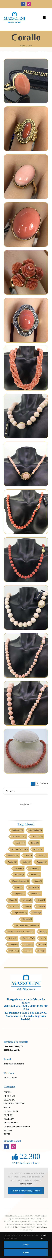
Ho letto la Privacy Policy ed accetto (26, 1191)
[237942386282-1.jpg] (26, 299)
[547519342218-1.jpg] (26, 634)
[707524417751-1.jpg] (26, 491)
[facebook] (23, 4)
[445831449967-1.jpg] (26, 730)
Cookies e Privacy (18, 1227)
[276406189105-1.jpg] (26, 155)
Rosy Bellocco (42, 1227)
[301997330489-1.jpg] (26, 682)
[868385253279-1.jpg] (26, 203)
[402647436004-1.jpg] (26, 395)
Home (22, 46)
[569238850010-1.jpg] (26, 251)
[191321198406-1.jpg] (26, 108)
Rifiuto (26, 1253)
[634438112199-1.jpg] (26, 443)
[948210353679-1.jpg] (26, 586)
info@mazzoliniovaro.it (14, 1064)
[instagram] (29, 4)
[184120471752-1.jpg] (26, 347)
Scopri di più (44, 1236)
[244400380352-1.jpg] (26, 60)
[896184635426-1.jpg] (26, 538)
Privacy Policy (26, 1184)
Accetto (26, 1244)
